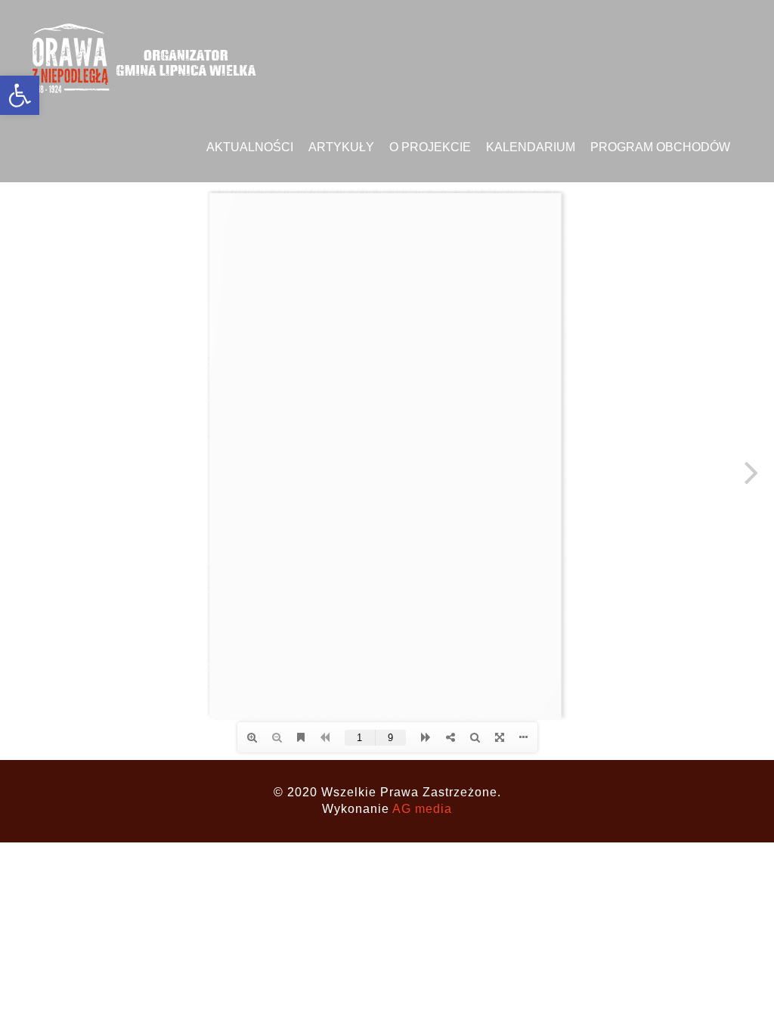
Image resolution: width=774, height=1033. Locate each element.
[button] (19, 95)
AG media (422, 808)
